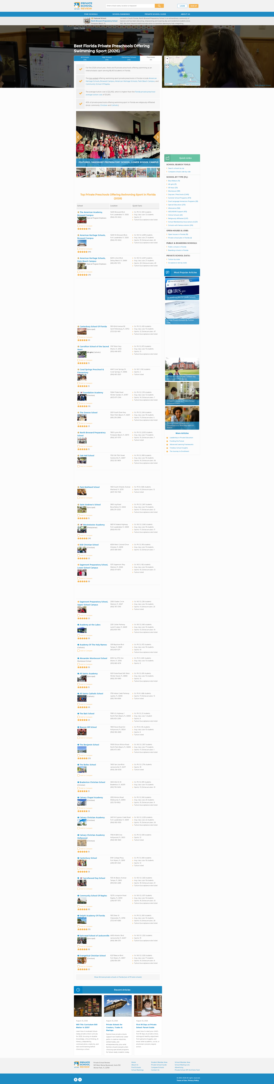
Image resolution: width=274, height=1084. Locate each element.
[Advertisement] (118, 300)
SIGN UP (194, 6)
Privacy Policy (193, 1080)
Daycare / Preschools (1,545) (178, 194)
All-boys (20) (173, 187)
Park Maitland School (263, 85)
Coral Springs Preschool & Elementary (90, 371)
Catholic (114, 105)
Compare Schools (157, 1067)
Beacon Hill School (88, 727)
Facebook (80, 1080)
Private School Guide (159, 1065)
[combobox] (129, 6)
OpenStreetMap (195, 85)
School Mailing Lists (182, 1065)
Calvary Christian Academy (92, 817)
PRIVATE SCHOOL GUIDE (155, 14)
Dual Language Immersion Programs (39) (183, 201)
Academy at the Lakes (90, 624)
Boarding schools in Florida (178, 250)
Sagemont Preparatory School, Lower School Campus (92, 566)
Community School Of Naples (98, 84)
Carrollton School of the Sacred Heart (93, 348)
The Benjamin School (89, 744)
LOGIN (182, 6)
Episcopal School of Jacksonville (94, 935)
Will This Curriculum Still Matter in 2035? (86, 1026)
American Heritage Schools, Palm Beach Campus (135, 81)
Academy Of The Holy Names (93, 644)
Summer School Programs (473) (179, 198)
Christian (103, 105)
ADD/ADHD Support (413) (177, 211)
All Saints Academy (89, 673)
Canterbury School (88, 858)
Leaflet (187, 85)
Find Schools (136, 1067)
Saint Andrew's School (90, 504)
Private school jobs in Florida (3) (180, 238)
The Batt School (87, 713)
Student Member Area (159, 1062)
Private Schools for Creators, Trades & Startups (114, 1027)
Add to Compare (86, 226)
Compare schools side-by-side (179, 172)
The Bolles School (88, 764)
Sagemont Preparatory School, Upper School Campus (92, 603)
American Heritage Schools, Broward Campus (91, 237)
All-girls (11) (172, 184)
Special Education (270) (176, 205)
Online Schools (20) (175, 215)
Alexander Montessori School (93, 658)
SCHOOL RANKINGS (121, 14)
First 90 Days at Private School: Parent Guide (146, 1026)
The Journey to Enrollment (179, 451)
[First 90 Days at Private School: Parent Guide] (148, 1006)
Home (133, 1062)
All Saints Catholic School (91, 693)
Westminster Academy (94, 524)
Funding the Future (177, 441)
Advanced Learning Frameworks (181, 444)
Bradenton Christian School (92, 782)
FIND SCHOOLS (91, 14)
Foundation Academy (93, 392)
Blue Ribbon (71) (174, 181)
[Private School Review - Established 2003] (83, 6)
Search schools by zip (176, 168)
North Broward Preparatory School (91, 434)
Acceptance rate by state (177, 263)
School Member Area (182, 1062)
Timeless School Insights (179, 448)
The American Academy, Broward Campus (90, 214)
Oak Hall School (87, 455)
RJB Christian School (89, 544)
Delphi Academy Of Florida (92, 915)
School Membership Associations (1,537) (183, 222)
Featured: (118, 162)
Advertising (179, 1067)
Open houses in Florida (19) (178, 234)
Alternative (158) (174, 208)
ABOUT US (185, 14)
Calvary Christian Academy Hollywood (91, 837)
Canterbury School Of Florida (93, 326)
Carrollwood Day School (94, 878)
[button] (181, 75)
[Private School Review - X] (75, 1080)
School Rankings (137, 1070)
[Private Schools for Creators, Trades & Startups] (118, 1006)
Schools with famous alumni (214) (180, 225)
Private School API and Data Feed (187, 1070)
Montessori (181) (174, 191)
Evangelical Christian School (93, 955)
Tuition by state (174, 259)
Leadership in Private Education (181, 437)
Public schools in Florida (177, 247)
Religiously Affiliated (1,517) (178, 218)
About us (134, 1065)
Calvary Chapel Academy (91, 797)
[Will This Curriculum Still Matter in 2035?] (88, 1006)
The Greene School (88, 412)
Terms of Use (182, 1080)
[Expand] (167, 66)
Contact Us (155, 1070)
